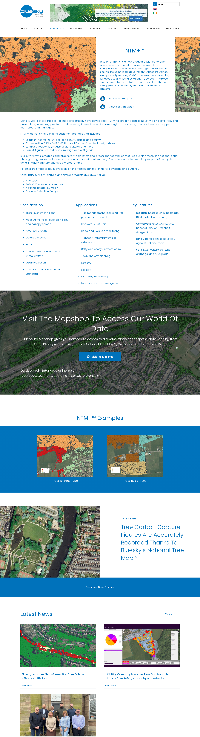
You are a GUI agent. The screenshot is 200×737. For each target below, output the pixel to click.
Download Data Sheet (121, 106)
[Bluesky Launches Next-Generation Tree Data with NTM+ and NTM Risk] (58, 645)
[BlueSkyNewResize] (31, 6)
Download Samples (120, 98)
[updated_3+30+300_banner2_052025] (99, 5)
